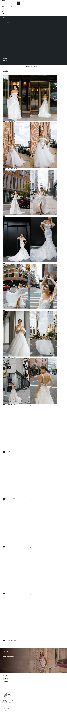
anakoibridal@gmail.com (7, 699)
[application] (9, 20)
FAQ (5, 697)
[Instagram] (3, 679)
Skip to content (2, 0)
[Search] (18, 3)
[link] (3, 6)
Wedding (29, 66)
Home (26, 66)
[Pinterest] (7, 679)
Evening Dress (6, 685)
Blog (5, 696)
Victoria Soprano (33, 66)
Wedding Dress (6, 684)
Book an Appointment (7, 695)
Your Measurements (7, 694)
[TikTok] (5, 679)
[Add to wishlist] (4, 121)
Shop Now (4, 656)
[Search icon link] (2, 10)
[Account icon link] (2, 9)
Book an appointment (10, 656)
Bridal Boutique (6, 693)
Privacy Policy (7, 710)
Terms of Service (7, 711)
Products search (19, 1)
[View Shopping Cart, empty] (2, 14)
